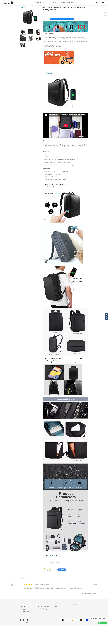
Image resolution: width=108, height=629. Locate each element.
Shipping (50, 13)
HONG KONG (57, 604)
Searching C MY (25, 622)
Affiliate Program (41, 608)
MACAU (56, 608)
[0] (105, 14)
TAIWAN (56, 606)
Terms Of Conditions (24, 611)
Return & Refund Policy (25, 608)
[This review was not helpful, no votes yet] (95, 593)
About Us (22, 604)
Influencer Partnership (43, 609)
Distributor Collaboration (43, 606)
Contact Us (22, 606)
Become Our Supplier (42, 604)
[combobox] (16, 578)
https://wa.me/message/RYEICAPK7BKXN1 (53, 46)
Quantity (45, 16)
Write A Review (62, 569)
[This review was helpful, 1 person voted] (93, 593)
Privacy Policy (23, 609)
